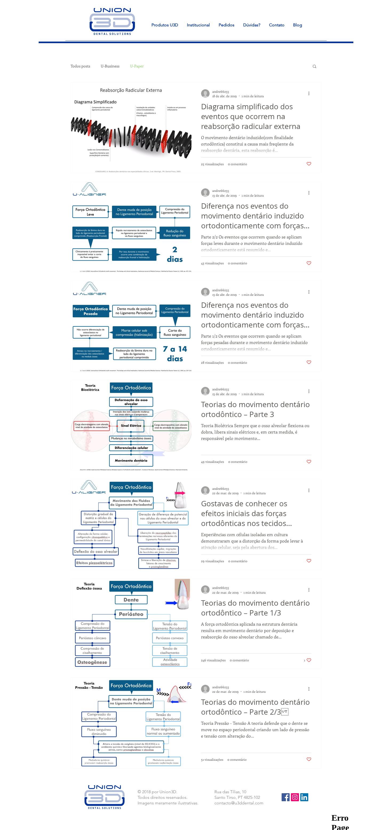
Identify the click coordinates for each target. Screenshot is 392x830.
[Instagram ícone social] (295, 797)
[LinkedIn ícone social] (304, 797)
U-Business (110, 66)
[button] (314, 67)
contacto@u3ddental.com (238, 802)
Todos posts (80, 66)
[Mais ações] (310, 93)
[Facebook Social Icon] (286, 797)
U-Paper (137, 66)
